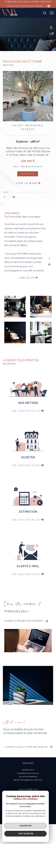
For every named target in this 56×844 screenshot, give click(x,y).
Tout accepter (25, 833)
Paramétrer (25, 825)
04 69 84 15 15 (28, 773)
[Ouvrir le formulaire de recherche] (44, 13)
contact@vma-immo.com (28, 777)
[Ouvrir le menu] (51, 13)
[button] (13, 200)
